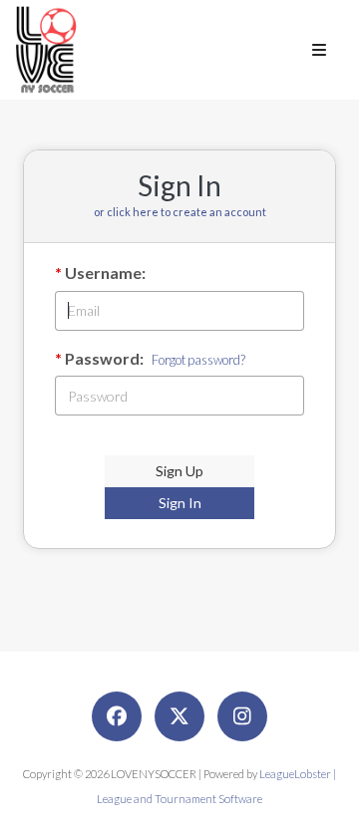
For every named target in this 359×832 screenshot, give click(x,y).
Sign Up (179, 470)
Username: (105, 272)
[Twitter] (179, 716)
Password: (104, 358)
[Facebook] (117, 716)
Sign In (180, 502)
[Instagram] (242, 716)
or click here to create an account (180, 211)
